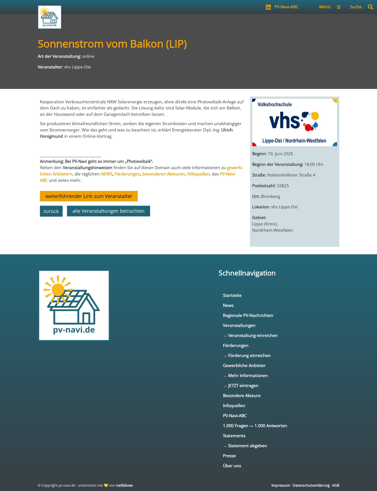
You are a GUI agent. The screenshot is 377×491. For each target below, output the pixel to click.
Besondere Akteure (242, 395)
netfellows (124, 485)
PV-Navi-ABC (286, 7)
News (228, 305)
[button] (370, 7)
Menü (325, 7)
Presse (229, 456)
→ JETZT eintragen (241, 385)
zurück (51, 211)
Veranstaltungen (239, 325)
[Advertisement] (142, 232)
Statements (234, 435)
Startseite (232, 295)
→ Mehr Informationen (245, 375)
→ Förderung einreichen (247, 355)
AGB (335, 485)
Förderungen (235, 345)
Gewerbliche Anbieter (244, 365)
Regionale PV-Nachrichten (248, 315)
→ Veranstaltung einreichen (250, 335)
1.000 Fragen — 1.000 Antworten (255, 425)
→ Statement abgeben (245, 446)
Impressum (280, 485)
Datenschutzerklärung (311, 485)
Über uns (232, 466)
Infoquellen (234, 405)
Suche (356, 7)
